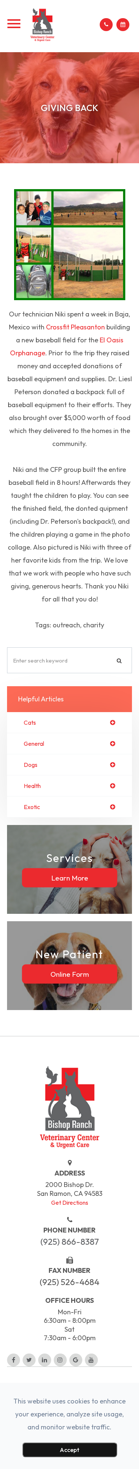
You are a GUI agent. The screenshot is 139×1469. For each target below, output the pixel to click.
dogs (30, 765)
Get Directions (69, 1202)
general (34, 744)
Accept (69, 1449)
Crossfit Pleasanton (75, 327)
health (32, 786)
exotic (32, 807)
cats (30, 722)
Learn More (69, 877)
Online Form (69, 973)
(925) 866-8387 (69, 1241)
